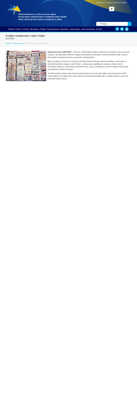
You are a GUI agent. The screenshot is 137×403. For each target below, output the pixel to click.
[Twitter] (122, 29)
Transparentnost (53, 29)
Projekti (43, 29)
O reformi (25, 29)
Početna (11, 29)
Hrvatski (109, 2)
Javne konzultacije (88, 29)
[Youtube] (127, 29)
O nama (18, 29)
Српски (116, 2)
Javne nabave (75, 29)
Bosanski (100, 2)
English (124, 2)
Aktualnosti (34, 29)
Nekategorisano (18, 43)
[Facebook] (117, 29)
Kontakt (99, 29)
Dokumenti (64, 29)
